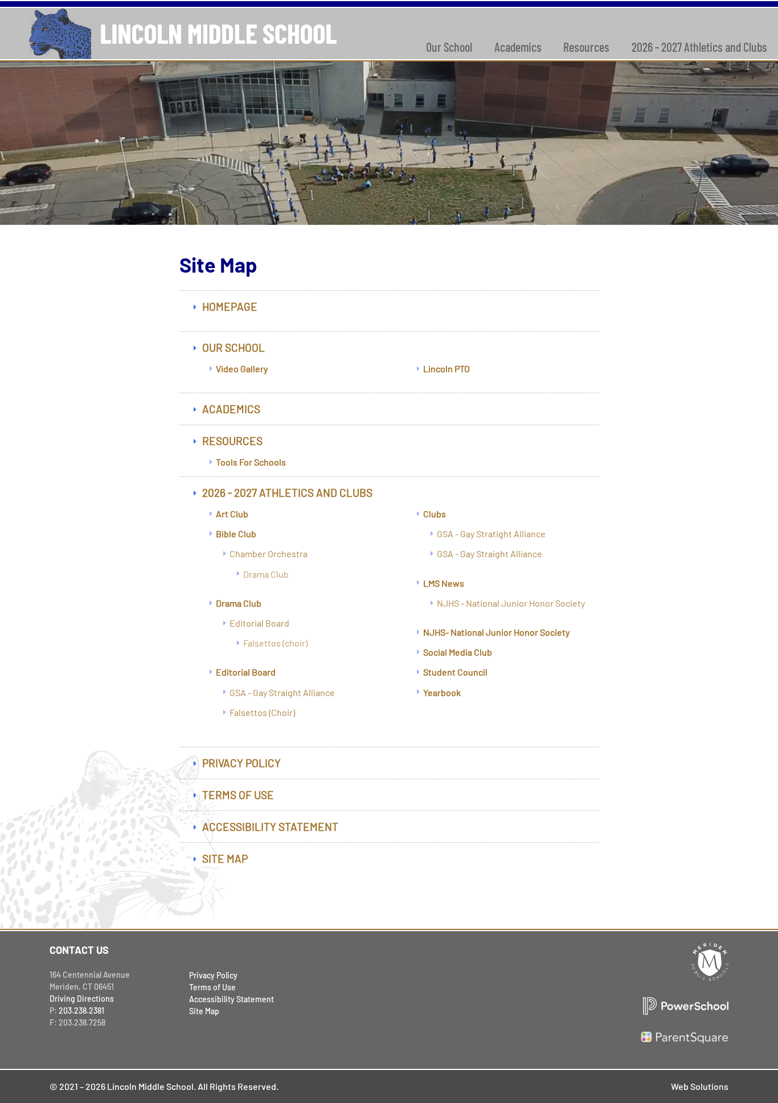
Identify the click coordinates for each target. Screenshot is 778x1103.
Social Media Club (457, 652)
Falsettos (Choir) (262, 712)
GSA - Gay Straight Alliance (282, 692)
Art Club (232, 513)
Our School (449, 46)
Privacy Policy (241, 762)
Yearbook (442, 692)
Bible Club (236, 533)
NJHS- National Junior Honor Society (496, 632)
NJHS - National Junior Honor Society (511, 603)
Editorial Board (259, 623)
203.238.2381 (81, 1010)
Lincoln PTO (446, 368)
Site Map (225, 858)
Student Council (455, 671)
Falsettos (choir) (275, 642)
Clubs (434, 513)
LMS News (443, 583)
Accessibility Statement (270, 826)
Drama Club (266, 574)
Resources (586, 46)
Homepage (229, 306)
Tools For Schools (251, 461)
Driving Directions (82, 998)
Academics (518, 46)
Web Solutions (699, 1086)
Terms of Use (238, 794)
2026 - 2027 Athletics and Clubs (287, 492)
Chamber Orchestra (269, 553)
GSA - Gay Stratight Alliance (491, 533)
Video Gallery (242, 368)
